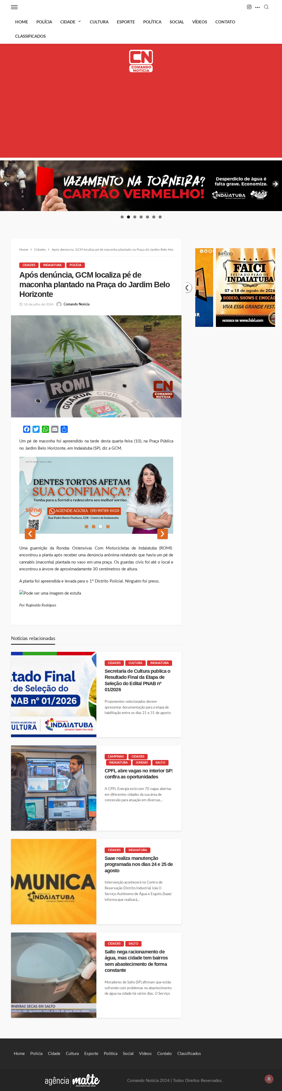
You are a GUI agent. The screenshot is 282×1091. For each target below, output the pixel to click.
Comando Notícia (77, 304)
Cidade (67, 22)
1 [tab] (122, 216)
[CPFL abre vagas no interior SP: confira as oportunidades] (53, 788)
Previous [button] (7, 184)
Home (21, 22)
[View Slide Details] (141, 185)
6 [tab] (153, 216)
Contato (225, 22)
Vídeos (199, 22)
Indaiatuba (52, 265)
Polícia (44, 22)
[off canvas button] (14, 7)
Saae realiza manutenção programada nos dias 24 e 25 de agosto (139, 864)
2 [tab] (128, 216)
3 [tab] (134, 216)
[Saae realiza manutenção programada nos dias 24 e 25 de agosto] (53, 881)
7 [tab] (160, 216)
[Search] (266, 7)
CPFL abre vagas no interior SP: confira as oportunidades (139, 774)
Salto (160, 762)
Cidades (29, 265)
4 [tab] (141, 216)
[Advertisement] (141, 119)
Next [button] (275, 184)
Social (177, 22)
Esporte (126, 22)
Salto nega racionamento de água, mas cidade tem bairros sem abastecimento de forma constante (136, 961)
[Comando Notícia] (141, 61)
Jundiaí (142, 762)
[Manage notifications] (269, 1078)
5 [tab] (147, 216)
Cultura (99, 22)
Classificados (30, 36)
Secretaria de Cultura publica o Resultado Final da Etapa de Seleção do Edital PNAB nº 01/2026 (137, 680)
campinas (116, 756)
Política (152, 22)
